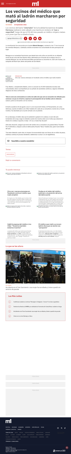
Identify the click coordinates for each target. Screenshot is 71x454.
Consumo (47, 432)
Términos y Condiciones (12, 441)
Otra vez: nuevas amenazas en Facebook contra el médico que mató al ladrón (38, 78)
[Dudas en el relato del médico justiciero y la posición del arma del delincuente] (51, 181)
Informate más (18, 76)
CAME (47, 437)
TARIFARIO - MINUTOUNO (11, 449)
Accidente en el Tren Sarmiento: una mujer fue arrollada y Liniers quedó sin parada (37, 311)
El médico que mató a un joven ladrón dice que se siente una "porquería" (50, 226)
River (16, 432)
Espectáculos (35, 427)
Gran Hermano (39, 434)
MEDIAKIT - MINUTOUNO (11, 448)
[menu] (3, 3)
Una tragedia (8, 285)
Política (8, 427)
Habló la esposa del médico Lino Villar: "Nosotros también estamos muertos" (19, 226)
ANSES (7, 434)
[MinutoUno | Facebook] (64, 428)
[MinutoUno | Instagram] (58, 428)
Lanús (19, 439)
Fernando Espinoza (11, 439)
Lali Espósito (30, 434)
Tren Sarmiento (24, 437)
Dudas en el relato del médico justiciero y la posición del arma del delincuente (50, 193)
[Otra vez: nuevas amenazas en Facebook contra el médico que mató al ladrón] (10, 78)
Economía (21, 427)
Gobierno (41, 437)
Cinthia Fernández (30, 432)
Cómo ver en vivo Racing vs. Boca (23, 316)
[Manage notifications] (67, 447)
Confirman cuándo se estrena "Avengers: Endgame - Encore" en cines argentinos (36, 302)
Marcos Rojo (15, 437)
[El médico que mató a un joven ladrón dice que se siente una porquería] (51, 213)
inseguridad (10, 154)
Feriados (47, 434)
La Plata (12, 434)
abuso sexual (39, 432)
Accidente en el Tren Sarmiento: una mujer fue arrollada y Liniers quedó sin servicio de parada (33, 288)
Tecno (42, 427)
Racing (21, 432)
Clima (23, 434)
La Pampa (18, 434)
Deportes (27, 427)
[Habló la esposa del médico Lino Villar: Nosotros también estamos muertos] (20, 213)
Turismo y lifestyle (11, 429)
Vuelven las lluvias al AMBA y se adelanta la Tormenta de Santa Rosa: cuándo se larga (38, 306)
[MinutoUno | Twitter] (61, 428)
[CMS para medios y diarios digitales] (59, 451)
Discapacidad (33, 437)
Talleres (8, 437)
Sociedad (9, 25)
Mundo (19, 429)
